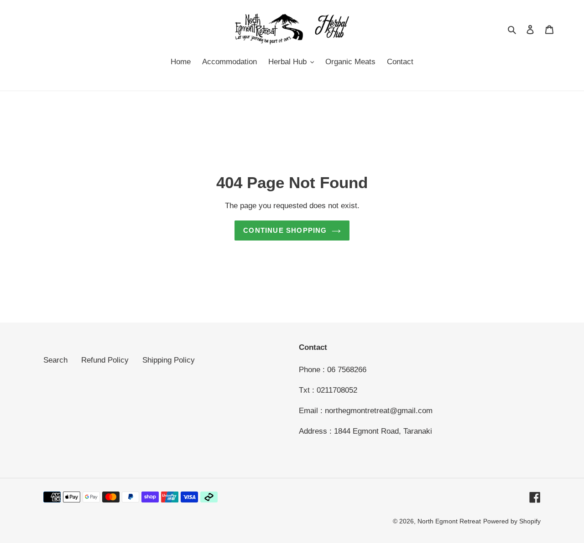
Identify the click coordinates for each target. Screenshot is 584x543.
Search (55, 360)
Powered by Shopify (512, 521)
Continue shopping (285, 230)
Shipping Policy (168, 360)
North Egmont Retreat (449, 521)
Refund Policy (105, 360)
